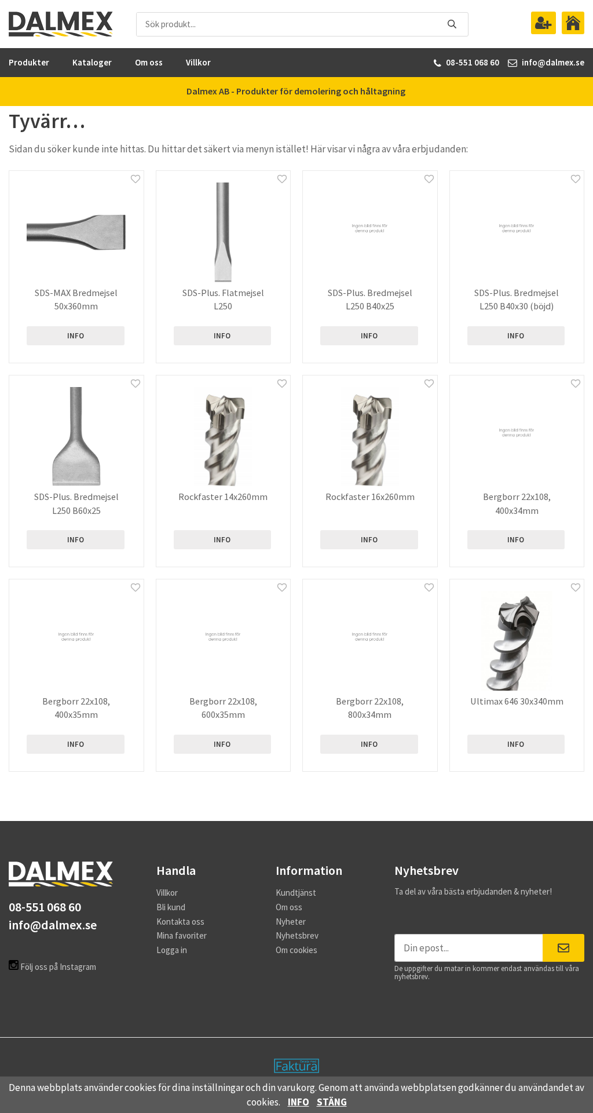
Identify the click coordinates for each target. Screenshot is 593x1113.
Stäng (332, 1102)
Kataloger (92, 62)
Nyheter (291, 921)
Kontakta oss (180, 921)
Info (75, 336)
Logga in (171, 949)
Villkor (198, 62)
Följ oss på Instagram (57, 966)
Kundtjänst (296, 892)
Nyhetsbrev (297, 935)
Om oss (149, 62)
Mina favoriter (181, 935)
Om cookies (296, 949)
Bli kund (170, 907)
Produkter (29, 62)
